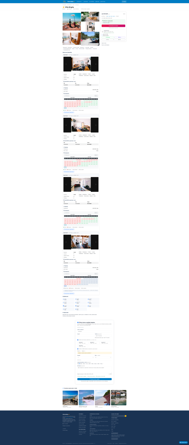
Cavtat (91, 434)
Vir (105, 425)
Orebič (102, 434)
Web (120, 39)
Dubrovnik (93, 434)
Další (96, 95)
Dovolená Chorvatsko (82, 432)
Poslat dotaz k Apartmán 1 (69, 112)
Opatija (91, 422)
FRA (92, 363)
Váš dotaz (81, 365)
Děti (97, 355)
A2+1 (109, 16)
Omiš (73, 4)
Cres (90, 421)
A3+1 (112, 16)
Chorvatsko (64, 4)
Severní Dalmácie (93, 424)
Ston (90, 435)
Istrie (91, 415)
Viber (120, 37)
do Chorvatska (65, 423)
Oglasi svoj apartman (66, 425)
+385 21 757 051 (105, 34)
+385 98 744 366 (105, 35)
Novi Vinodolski (105, 421)
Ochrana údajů (109, 443)
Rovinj (93, 418)
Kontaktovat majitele (114, 25)
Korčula (97, 434)
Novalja (101, 421)
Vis (96, 431)
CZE (78, 363)
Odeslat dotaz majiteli (95, 379)
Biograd (91, 425)
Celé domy (103, 1)
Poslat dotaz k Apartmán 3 (69, 229)
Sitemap (116, 443)
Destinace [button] (79, 1)
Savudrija (95, 418)
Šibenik (100, 425)
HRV (98, 363)
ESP (90, 363)
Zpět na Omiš (104, 43)
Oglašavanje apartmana (122, 443)
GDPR (113, 443)
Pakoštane (95, 425)
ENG (81, 363)
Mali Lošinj (98, 421)
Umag (98, 418)
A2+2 (114, 16)
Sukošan (103, 425)
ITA (87, 363)
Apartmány (86, 1)
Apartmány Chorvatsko (82, 417)
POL (101, 363)
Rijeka (95, 422)
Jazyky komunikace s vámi (84, 362)
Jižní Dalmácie (69, 4)
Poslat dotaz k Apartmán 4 (69, 293)
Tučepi (95, 431)
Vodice (107, 425)
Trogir (93, 431)
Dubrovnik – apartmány (114, 419)
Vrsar (101, 418)
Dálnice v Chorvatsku (82, 420)
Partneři (64, 428)
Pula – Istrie (113, 427)
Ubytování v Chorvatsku (69, 417)
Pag (98, 425)
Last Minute (92, 1)
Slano (107, 434)
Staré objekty (65, 430)
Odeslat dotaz (184, 442)
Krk (95, 421)
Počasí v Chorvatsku (82, 422)
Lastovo (99, 434)
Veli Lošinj (97, 422)
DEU (84, 363)
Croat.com (80, 434)
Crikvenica (93, 421)
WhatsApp (108, 37)
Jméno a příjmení (80, 329)
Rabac (91, 418)
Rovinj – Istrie (113, 426)
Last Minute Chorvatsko (82, 425)
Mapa (108, 39)
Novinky (97, 1)
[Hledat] (125, 416)
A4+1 (107, 16)
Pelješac (105, 434)
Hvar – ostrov (113, 424)
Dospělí (78, 355)
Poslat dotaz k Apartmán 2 (69, 171)
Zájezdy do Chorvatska (82, 415)
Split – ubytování (113, 421)
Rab (93, 422)
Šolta (90, 431)
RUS (95, 363)
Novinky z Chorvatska (82, 427)
